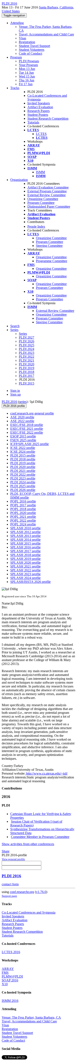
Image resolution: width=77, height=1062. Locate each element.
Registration (27, 42)
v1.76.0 (41, 892)
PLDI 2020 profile (22, 467)
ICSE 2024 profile (22, 451)
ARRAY (8, 969)
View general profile (13, 859)
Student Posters (37, 114)
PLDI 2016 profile (14, 405)
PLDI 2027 (26, 337)
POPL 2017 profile (23, 505)
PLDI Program (29, 61)
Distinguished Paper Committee (48, 206)
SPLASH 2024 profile (25, 578)
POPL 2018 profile (23, 509)
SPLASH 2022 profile (25, 570)
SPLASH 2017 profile (25, 551)
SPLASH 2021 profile (25, 566)
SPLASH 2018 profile (25, 555)
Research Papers (38, 111)
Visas (22, 38)
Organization (19, 180)
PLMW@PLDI (12, 976)
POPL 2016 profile (23, 501)
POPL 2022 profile (23, 520)
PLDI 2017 (26, 376)
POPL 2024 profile (23, 524)
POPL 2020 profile (23, 513)
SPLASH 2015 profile (25, 543)
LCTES (41, 134)
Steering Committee (49, 245)
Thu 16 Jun (26, 80)
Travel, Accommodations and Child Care (46, 34)
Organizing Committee (42, 199)
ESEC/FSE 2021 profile (26, 428)
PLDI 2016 (9, 401)
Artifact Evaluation (40, 107)
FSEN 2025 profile (23, 440)
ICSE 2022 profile (22, 448)
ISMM (40, 172)
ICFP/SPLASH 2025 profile (29, 444)
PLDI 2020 (26, 364)
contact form (10, 884)
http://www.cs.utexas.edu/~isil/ (46, 773)
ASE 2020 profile (22, 417)
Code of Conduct (30, 53)
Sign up (15, 394)
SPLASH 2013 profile (25, 536)
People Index (36, 226)
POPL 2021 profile (23, 516)
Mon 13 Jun (27, 69)
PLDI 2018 (26, 372)
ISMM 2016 (10, 1000)
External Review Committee (46, 195)
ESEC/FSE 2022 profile (26, 432)
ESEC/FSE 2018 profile (26, 425)
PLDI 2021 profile (22, 471)
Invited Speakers (38, 103)
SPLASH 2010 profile (25, 528)
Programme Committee (51, 261)
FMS (5, 972)
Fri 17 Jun (26, 84)
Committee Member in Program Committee (40, 837)
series (23, 401)
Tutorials (33, 122)
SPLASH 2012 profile (25, 532)
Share (5, 851)
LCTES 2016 (11, 952)
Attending (17, 23)
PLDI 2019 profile (22, 463)
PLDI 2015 (26, 383)
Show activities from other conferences (28, 844)
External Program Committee (47, 191)
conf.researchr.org (22, 892)
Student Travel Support (34, 46)
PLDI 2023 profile (22, 478)
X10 (5, 984)
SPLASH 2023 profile (25, 574)
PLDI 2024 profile (22, 482)
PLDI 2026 (26, 341)
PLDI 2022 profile (22, 474)
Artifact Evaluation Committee (48, 187)
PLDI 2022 (26, 356)
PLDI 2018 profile (22, 459)
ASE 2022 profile (22, 421)
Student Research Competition (47, 118)
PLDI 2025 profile (22, 486)
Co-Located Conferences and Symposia (28, 912)
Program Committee (41, 202)
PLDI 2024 (26, 349)
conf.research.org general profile (32, 413)
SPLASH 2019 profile (25, 559)
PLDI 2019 (26, 368)
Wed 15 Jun (27, 76)
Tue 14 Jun (26, 72)
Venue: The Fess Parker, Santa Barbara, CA (31, 1017)
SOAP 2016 (10, 980)
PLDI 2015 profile (22, 455)
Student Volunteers (31, 49)
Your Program (28, 65)
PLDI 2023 (26, 353)
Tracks (14, 88)
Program (16, 57)
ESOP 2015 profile (23, 436)
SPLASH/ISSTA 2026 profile (30, 582)
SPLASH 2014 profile (25, 539)
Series (23, 333)
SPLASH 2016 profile (25, 547)
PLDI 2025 (26, 345)
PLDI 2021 (26, 360)
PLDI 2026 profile (22, 490)
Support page (9, 895)
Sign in (15, 390)
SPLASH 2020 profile (25, 562)
